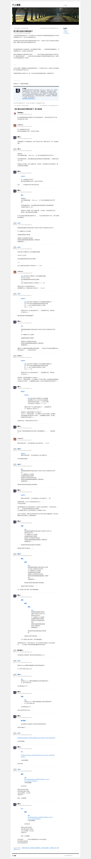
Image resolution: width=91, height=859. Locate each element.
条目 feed (66, 30)
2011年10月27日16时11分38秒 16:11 (24, 295)
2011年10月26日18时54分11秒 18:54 (24, 126)
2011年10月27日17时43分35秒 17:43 (24, 388)
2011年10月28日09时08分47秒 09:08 (24, 555)
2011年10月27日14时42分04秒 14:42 (24, 224)
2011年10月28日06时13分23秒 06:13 (24, 466)
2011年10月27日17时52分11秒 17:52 (24, 428)
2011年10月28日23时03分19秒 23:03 (24, 693)
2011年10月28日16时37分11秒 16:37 (24, 662)
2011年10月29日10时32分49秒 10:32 (24, 734)
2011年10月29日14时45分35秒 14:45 (24, 771)
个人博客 (16, 4)
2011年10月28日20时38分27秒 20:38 (24, 676)
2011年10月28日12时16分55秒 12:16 (24, 596)
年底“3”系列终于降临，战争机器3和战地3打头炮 (49, 28)
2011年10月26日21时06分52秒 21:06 (24, 150)
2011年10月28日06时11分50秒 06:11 (24, 450)
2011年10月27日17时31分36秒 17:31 (24, 323)
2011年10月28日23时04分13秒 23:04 (24, 717)
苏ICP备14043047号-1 (69, 855)
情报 (33, 103)
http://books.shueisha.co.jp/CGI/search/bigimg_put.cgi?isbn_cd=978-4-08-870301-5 (36, 738)
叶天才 (23, 391)
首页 (14, 23)
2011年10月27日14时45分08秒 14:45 (24, 248)
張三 (22, 195)
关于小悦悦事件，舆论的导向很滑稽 (21, 28)
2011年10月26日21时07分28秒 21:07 (24, 173)
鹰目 (30, 33)
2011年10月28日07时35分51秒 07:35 (24, 491)
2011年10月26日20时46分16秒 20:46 (24, 138)
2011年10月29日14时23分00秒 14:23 (24, 748)
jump (28, 103)
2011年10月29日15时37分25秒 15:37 (24, 805)
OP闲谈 (20, 103)
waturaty (23, 176)
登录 (65, 29)
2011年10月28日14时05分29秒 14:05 (24, 652)
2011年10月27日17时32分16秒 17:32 (24, 357)
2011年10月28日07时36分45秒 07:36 (24, 522)
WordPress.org (66, 33)
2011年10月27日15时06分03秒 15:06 (24, 273)
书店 (31, 103)
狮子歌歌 (23, 720)
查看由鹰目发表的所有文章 (29, 98)
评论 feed (66, 32)
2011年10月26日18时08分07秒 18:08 (24, 114)
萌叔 (18, 449)
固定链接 (39, 103)
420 (18, 223)
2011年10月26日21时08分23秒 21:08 (24, 192)
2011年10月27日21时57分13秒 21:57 (24, 440)
